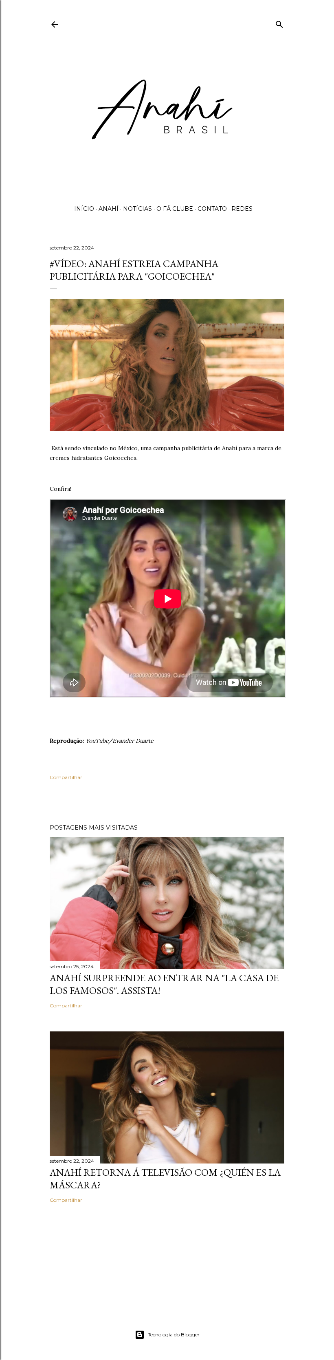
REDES (242, 208)
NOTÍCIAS (137, 208)
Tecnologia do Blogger (174, 1334)
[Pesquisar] (279, 23)
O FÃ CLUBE (174, 208)
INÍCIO (84, 208)
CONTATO (212, 208)
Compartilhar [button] (66, 777)
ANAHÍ (109, 208)
